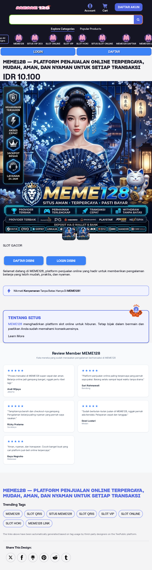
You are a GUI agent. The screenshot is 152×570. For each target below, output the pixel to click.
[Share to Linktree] (33, 557)
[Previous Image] (3, 157)
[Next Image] (149, 157)
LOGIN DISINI (66, 260)
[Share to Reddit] (55, 557)
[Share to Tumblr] (66, 557)
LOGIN (38, 51)
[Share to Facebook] (22, 557)
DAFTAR (114, 51)
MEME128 (15, 324)
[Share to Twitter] (10, 557)
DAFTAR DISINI (23, 260)
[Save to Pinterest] (44, 557)
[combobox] (72, 19)
